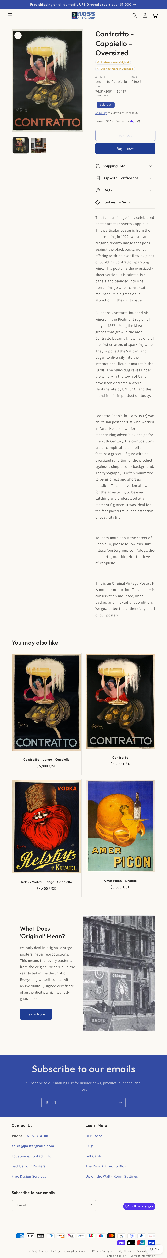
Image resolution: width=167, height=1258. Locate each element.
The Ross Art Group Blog (106, 1165)
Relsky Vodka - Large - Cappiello (46, 882)
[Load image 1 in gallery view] (20, 145)
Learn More (36, 1014)
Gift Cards (94, 1156)
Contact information (143, 1255)
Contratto (120, 757)
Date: (134, 76)
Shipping (101, 113)
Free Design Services (29, 1176)
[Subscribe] (120, 1102)
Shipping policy (116, 1255)
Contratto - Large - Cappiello (46, 760)
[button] (10, 15)
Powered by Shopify (75, 1251)
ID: (118, 86)
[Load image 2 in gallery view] (38, 145)
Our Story (94, 1135)
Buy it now (125, 148)
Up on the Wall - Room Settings (112, 1176)
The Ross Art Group (51, 1251)
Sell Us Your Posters (29, 1165)
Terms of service (145, 1251)
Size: (98, 86)
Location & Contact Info (31, 1156)
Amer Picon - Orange (120, 881)
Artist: (100, 76)
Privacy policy (122, 1251)
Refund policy (100, 1251)
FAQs (90, 1145)
